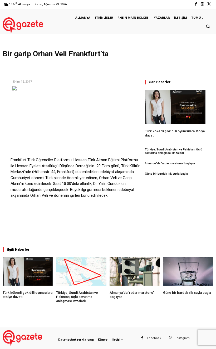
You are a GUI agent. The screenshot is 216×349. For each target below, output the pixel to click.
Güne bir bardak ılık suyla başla (166, 173)
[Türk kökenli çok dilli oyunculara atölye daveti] (175, 107)
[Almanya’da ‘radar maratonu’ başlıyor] (135, 271)
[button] (207, 26)
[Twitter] (209, 4)
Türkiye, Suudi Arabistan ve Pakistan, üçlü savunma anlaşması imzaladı (173, 151)
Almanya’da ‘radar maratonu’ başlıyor (170, 163)
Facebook (154, 338)
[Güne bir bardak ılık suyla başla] (188, 271)
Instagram (183, 338)
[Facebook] (195, 4)
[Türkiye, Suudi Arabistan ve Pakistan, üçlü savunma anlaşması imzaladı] (81, 271)
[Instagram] (202, 4)
